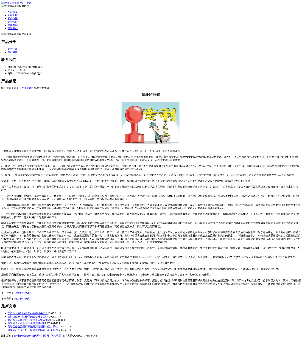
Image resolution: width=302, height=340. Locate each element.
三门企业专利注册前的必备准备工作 (28, 316)
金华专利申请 (22, 293)
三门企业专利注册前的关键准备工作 (28, 313)
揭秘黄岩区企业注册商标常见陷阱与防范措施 (33, 330)
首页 (16, 88)
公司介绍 (13, 15)
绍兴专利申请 (22, 298)
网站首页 (13, 12)
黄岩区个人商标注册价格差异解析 (26, 323)
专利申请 (13, 52)
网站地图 (56, 335)
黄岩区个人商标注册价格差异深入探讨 (29, 320)
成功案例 (13, 25)
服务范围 (13, 18)
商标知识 (13, 21)
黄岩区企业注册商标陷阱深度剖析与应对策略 (33, 326)
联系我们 (13, 28)
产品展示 (27, 88)
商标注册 (13, 49)
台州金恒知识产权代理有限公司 (31, 335)
